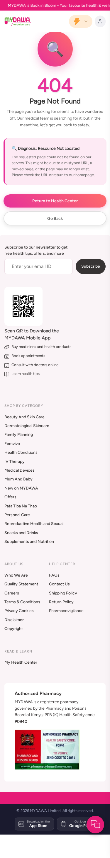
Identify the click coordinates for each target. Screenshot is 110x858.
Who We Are (16, 575)
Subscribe (90, 266)
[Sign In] (100, 21)
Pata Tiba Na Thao (20, 506)
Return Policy (61, 601)
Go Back (55, 218)
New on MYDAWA (21, 488)
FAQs (54, 575)
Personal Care (17, 514)
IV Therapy (14, 461)
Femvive (12, 443)
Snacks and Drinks (21, 532)
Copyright (13, 628)
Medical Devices (19, 470)
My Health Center (20, 662)
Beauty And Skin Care (24, 416)
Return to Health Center (55, 200)
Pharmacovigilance (66, 610)
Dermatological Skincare (26, 425)
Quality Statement (21, 584)
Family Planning (18, 434)
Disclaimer (14, 619)
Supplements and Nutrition (29, 541)
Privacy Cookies (19, 610)
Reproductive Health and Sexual (33, 523)
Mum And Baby (18, 479)
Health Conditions (21, 452)
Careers (11, 593)
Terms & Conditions (22, 601)
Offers (10, 497)
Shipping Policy (63, 593)
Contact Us (59, 584)
